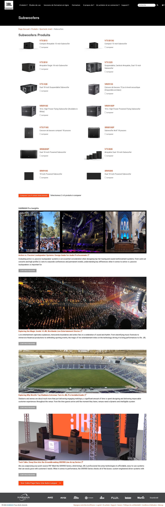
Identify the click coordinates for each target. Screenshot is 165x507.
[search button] (157, 4)
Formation (76, 5)
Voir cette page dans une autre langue (39, 483)
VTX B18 (43, 62)
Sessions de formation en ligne (56, 5)
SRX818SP (109, 127)
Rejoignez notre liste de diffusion (84, 505)
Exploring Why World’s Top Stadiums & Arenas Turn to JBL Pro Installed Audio (51, 395)
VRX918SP (109, 106)
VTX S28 (43, 84)
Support (124, 5)
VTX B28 (108, 149)
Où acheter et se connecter (107, 5)
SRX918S (44, 171)
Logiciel (98, 505)
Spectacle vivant (46, 29)
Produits (23, 5)
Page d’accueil (24, 29)
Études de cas (35, 5)
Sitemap (160, 505)
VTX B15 (43, 40)
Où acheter (106, 505)
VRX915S (109, 84)
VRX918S (44, 106)
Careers (119, 505)
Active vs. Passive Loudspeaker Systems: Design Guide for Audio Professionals (53, 255)
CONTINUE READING (27, 270)
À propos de (88, 5)
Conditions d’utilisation (149, 505)
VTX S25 (108, 62)
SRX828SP (44, 149)
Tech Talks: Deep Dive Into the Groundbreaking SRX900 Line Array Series (50, 462)
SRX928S (109, 171)
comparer (44, 47)
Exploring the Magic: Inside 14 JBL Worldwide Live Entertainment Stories (49, 331)
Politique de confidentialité (132, 505)
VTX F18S (44, 127)
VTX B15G (109, 40)
